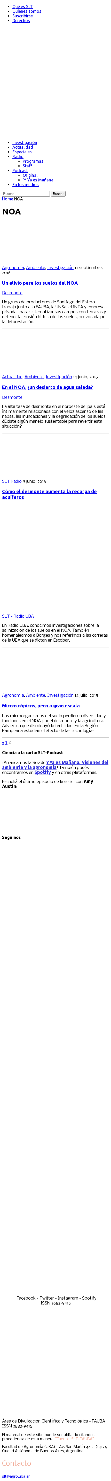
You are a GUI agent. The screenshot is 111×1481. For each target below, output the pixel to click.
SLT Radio (12, 481)
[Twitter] (55, 1065)
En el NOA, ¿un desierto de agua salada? (47, 387)
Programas (33, 161)
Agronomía (13, 267)
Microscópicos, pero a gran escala (41, 705)
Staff (27, 166)
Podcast (20, 170)
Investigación (24, 142)
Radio (17, 156)
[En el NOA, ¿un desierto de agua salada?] (35, 368)
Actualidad (22, 147)
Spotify (43, 772)
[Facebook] (55, 951)
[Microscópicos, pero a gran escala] (35, 686)
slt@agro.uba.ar (16, 1477)
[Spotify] (55, 1293)
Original (30, 175)
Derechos (21, 20)
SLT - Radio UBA (18, 616)
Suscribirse (22, 16)
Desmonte (12, 293)
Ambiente (35, 267)
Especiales (22, 151)
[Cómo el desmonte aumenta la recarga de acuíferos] (35, 472)
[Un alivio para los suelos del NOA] (35, 258)
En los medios (25, 184)
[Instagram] (55, 1179)
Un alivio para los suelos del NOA (40, 283)
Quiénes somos (26, 11)
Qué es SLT (22, 6)
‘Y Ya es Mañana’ (38, 180)
